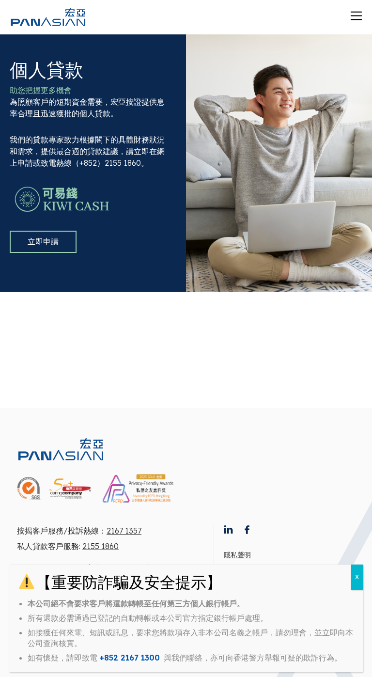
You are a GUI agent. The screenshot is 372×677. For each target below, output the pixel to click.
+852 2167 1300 (129, 657)
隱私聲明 (237, 555)
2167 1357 (124, 530)
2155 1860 (100, 546)
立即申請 (43, 241)
